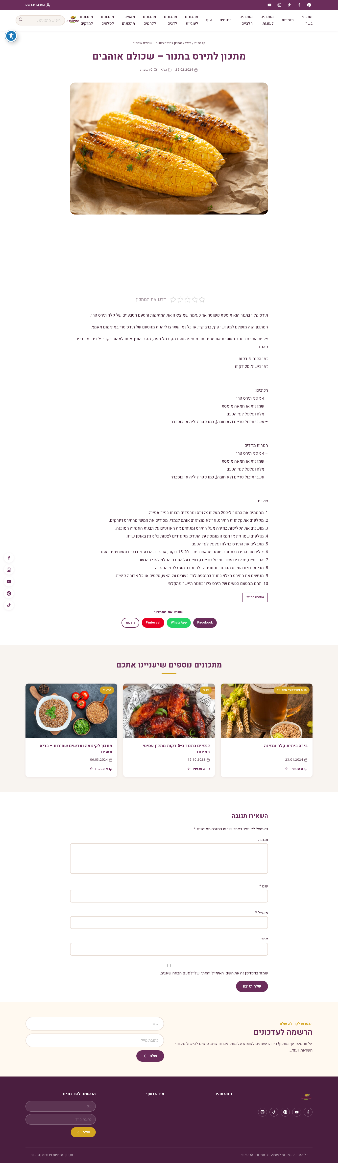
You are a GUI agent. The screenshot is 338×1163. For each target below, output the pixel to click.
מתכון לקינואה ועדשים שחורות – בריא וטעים (76, 749)
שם (263, 886)
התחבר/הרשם (35, 4)
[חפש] (21, 20)
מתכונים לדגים (170, 20)
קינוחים (226, 20)
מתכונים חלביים (246, 20)
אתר (265, 939)
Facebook (205, 622)
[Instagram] (9, 570)
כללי (188, 43)
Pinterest (153, 622)
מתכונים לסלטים (107, 20)
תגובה (263, 840)
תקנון (69, 1155)
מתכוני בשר (307, 20)
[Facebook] (9, 558)
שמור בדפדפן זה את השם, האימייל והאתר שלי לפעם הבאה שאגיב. (214, 973)
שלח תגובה (252, 986)
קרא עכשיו (299, 769)
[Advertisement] (169, 259)
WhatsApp (179, 622)
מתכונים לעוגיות (191, 20)
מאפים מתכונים (128, 20)
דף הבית (199, 43)
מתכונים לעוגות (267, 20)
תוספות (288, 20)
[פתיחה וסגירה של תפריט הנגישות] (11, 36)
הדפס (130, 622)
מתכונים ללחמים (149, 20)
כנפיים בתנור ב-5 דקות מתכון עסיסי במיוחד (176, 749)
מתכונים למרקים (86, 20)
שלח (153, 1056)
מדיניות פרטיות (52, 1155)
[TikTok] (9, 605)
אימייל (261, 913)
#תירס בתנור (255, 597)
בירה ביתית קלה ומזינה (286, 746)
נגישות (35, 1155)
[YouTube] (9, 581)
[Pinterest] (9, 593)
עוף (209, 20)
